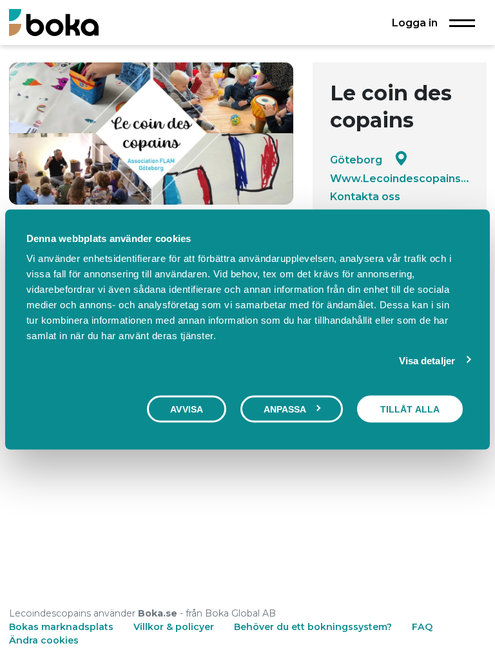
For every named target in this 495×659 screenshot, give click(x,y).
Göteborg (356, 159)
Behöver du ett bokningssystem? (313, 627)
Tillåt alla (410, 409)
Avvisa (186, 409)
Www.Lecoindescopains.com (399, 178)
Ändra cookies (44, 640)
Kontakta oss (365, 196)
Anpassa (285, 409)
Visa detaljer (427, 360)
